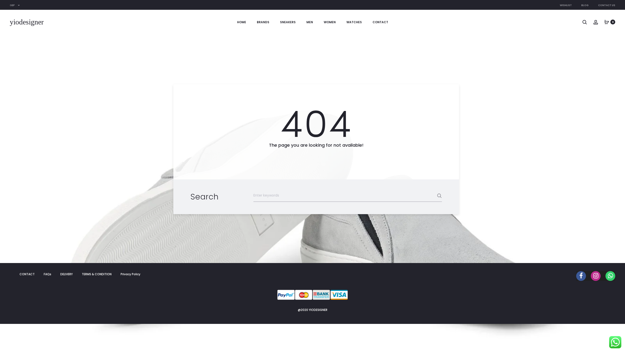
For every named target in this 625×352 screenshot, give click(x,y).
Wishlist (566, 5)
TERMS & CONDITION (97, 274)
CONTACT (380, 22)
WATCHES (354, 22)
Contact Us (606, 5)
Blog (585, 5)
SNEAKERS (288, 22)
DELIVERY (66, 274)
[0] (606, 22)
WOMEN (330, 22)
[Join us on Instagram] (596, 276)
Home (241, 22)
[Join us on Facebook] (581, 276)
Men (309, 22)
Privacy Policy (130, 274)
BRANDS (263, 22)
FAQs (47, 274)
